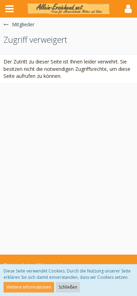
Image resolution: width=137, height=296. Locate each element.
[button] (9, 8)
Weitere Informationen (28, 287)
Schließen (68, 287)
